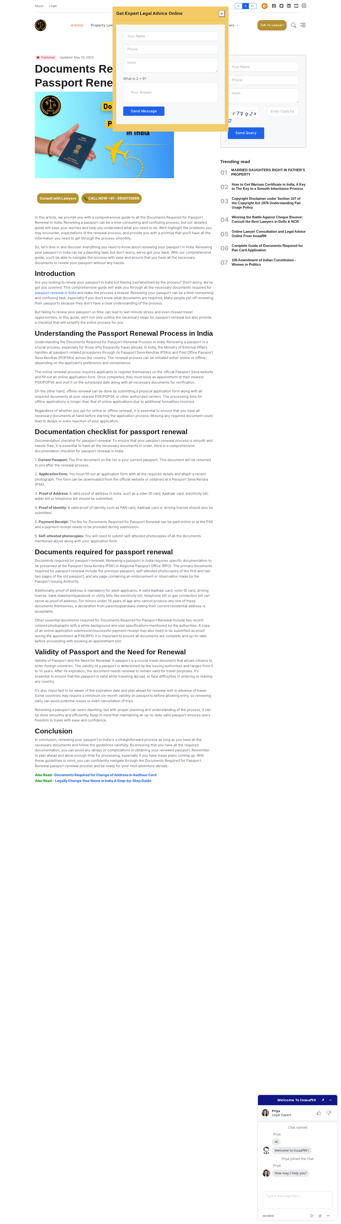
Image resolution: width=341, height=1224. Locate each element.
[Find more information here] (297, 1157)
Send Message (144, 111)
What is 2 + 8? (134, 78)
